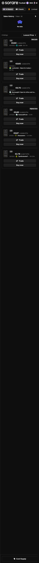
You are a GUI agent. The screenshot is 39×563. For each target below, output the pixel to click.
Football (22, 3)
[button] (30, 35)
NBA (31, 3)
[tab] (19, 9)
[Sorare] (10, 3)
